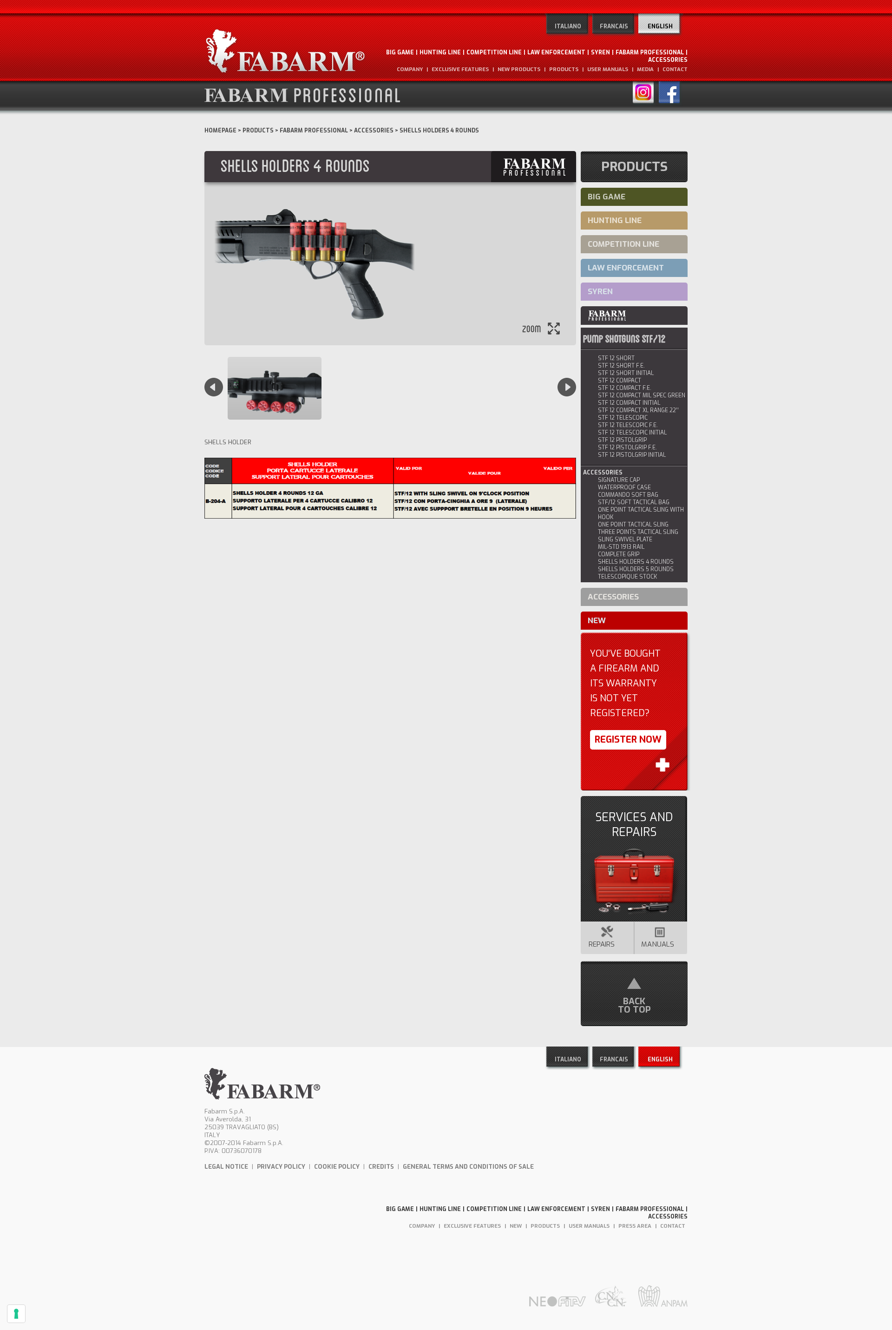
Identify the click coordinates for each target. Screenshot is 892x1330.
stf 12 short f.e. (621, 365)
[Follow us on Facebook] (670, 94)
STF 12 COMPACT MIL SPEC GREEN (641, 395)
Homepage (220, 130)
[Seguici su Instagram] (645, 94)
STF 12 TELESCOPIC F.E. (628, 425)
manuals (657, 944)
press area (634, 1226)
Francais (614, 26)
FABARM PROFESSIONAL (650, 52)
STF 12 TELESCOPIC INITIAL (632, 432)
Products (258, 130)
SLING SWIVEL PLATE (625, 539)
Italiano (568, 26)
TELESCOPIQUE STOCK (627, 576)
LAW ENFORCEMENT (556, 52)
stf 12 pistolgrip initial (632, 455)
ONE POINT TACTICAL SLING (633, 524)
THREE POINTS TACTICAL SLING (638, 532)
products (563, 69)
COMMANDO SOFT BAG (628, 495)
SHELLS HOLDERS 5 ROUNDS (636, 569)
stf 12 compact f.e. (624, 388)
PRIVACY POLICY (281, 1167)
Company (410, 69)
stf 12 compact (619, 380)
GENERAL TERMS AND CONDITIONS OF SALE (468, 1167)
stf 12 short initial (626, 373)
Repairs (601, 944)
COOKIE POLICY (337, 1167)
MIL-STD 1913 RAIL (621, 547)
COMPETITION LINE (494, 52)
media (645, 69)
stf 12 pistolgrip (622, 440)
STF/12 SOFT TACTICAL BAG (633, 502)
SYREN (600, 52)
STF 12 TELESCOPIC (623, 417)
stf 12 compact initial (629, 403)
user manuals (607, 69)
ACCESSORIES (668, 60)
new (597, 620)
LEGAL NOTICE (226, 1167)
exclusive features (460, 69)
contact (675, 69)
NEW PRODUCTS (519, 69)
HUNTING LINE (440, 52)
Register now (628, 739)
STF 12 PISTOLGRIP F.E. (627, 447)
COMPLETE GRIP (618, 554)
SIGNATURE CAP (619, 480)
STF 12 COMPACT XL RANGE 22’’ (638, 410)
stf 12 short (616, 358)
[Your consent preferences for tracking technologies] (16, 1314)
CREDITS (381, 1167)
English (660, 26)
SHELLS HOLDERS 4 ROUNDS (636, 562)
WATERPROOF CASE (624, 487)
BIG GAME (400, 52)
